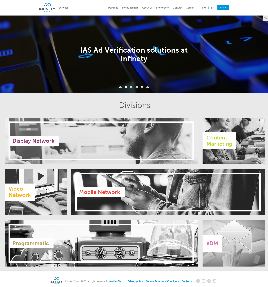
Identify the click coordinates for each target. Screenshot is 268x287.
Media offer (115, 281)
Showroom (162, 7)
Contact (177, 7)
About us (147, 7)
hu (204, 7)
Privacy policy (135, 281)
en (212, 7)
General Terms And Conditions (162, 281)
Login (223, 7)
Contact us (188, 281)
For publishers (130, 7)
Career (190, 7)
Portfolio (113, 7)
